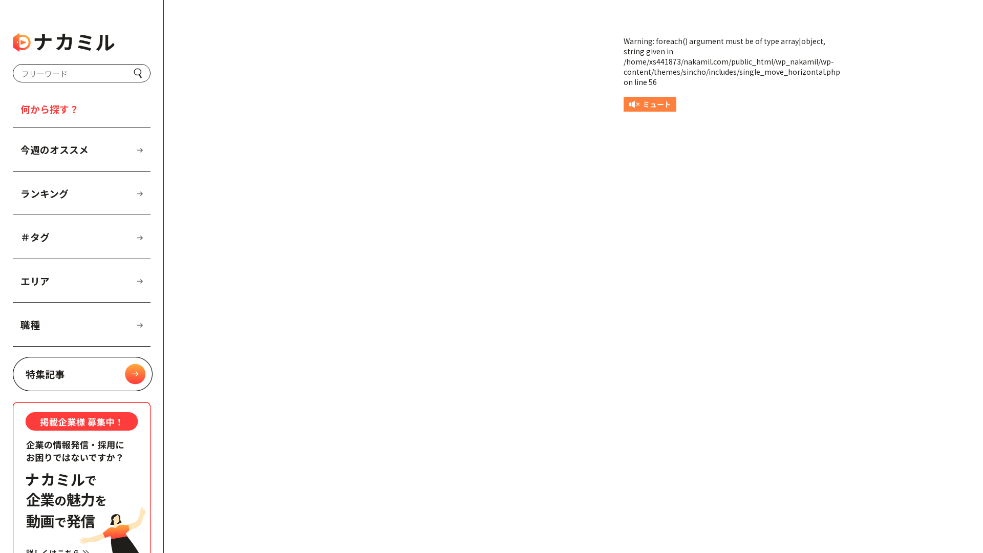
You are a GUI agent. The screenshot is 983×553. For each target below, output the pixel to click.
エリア (35, 281)
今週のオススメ (54, 149)
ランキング (44, 193)
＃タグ (35, 237)
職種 (30, 324)
